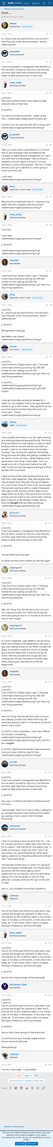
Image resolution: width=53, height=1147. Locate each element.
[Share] (46, 34)
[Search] (49, 3)
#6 (50, 225)
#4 (50, 145)
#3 (50, 93)
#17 (50, 906)
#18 (50, 943)
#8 (50, 305)
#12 (50, 578)
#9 (50, 357)
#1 (50, 34)
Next (27, 1075)
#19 (50, 995)
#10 (50, 432)
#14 (50, 682)
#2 (50, 62)
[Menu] (4, 3)
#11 (50, 523)
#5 (50, 197)
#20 (50, 1065)
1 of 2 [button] (18, 1075)
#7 (50, 271)
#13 (50, 636)
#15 (50, 772)
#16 (50, 836)
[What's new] (44, 3)
